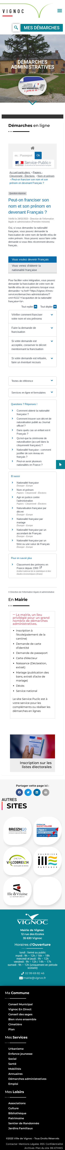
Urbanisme (16, 1048)
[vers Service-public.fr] (33, 164)
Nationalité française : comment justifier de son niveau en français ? (34, 453)
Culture (13, 1108)
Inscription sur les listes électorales (36, 765)
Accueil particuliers (20, 172)
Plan (11, 1029)
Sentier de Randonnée (23, 1123)
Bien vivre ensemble (22, 1019)
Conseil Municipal (20, 1004)
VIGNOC (14, 11)
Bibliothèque (17, 1113)
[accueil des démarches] (32, 148)
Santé (12, 1063)
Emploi (13, 1083)
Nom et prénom (46, 176)
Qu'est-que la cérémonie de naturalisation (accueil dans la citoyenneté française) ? (33, 442)
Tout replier (27, 306)
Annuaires (15, 1073)
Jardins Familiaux (20, 1128)
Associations (17, 1103)
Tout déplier (46, 306)
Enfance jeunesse (20, 1053)
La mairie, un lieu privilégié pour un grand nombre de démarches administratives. (31, 619)
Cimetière (15, 1024)
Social (12, 1058)
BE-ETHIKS (56, 1147)
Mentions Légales (29, 1143)
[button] (59, 10)
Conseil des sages (20, 1014)
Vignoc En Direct (20, 1009)
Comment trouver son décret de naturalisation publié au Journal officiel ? (34, 422)
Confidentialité (54, 1143)
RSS (42, 1143)
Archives (29, 1147)
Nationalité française (28, 482)
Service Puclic (31, 699)
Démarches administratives (27, 1078)
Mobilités (14, 1068)
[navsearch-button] (16, 28)
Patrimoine (16, 1118)
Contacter (12, 1143)
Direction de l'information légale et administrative (32, 592)
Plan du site (42, 1147)
